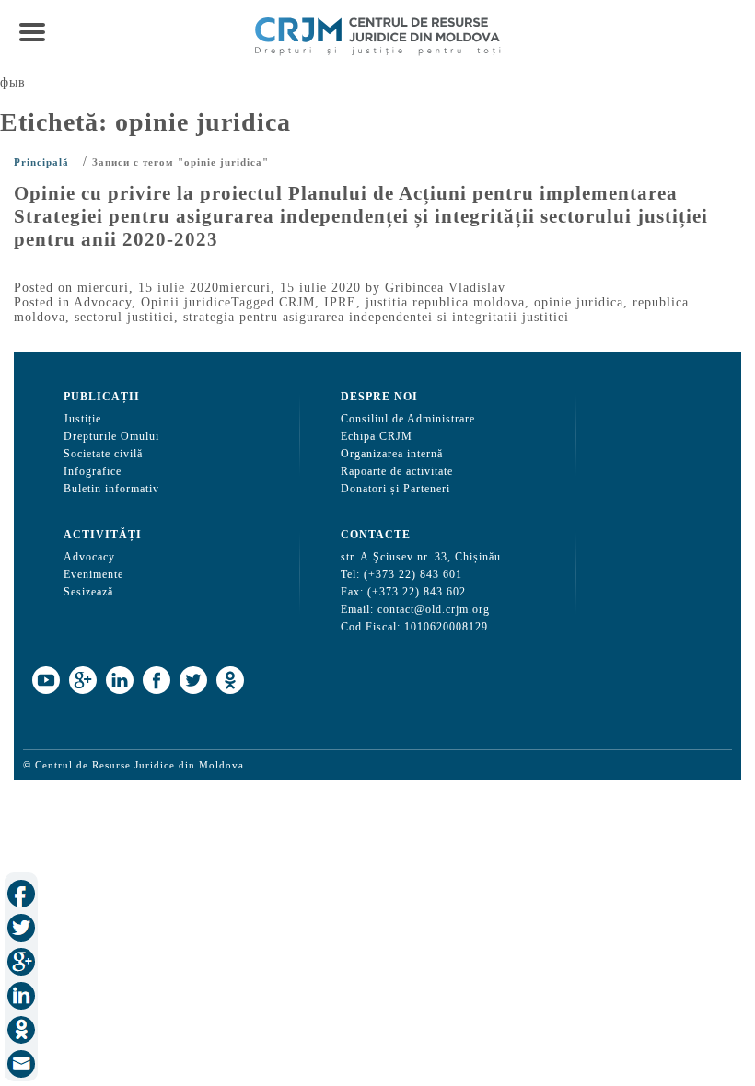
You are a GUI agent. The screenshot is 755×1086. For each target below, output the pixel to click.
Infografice (93, 471)
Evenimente (93, 574)
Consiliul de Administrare (408, 418)
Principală (41, 162)
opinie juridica (578, 302)
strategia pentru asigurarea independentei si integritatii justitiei (376, 317)
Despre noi (379, 396)
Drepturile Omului (111, 436)
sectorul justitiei (124, 317)
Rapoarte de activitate (397, 471)
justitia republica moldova (445, 302)
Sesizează (88, 591)
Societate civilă (103, 453)
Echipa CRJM (376, 436)
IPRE (340, 302)
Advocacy (103, 302)
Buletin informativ (111, 488)
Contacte (376, 534)
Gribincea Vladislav (445, 288)
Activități (103, 534)
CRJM (297, 302)
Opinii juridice (186, 302)
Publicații (102, 396)
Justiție (82, 418)
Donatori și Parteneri (395, 488)
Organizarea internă (392, 453)
